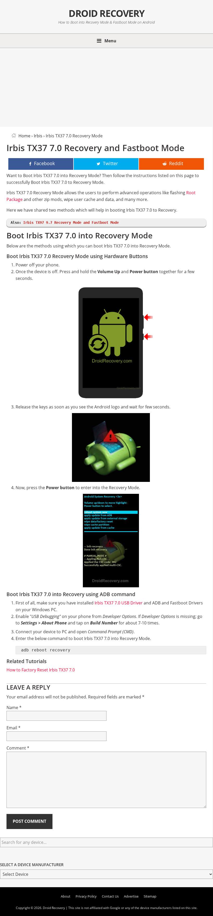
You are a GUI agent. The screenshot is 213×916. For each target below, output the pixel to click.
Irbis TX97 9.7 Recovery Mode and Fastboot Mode (71, 222)
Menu (110, 41)
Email (13, 728)
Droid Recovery (106, 13)
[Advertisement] (106, 86)
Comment (17, 748)
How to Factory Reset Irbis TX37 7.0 (40, 670)
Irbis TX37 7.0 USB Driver (119, 603)
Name (14, 707)
